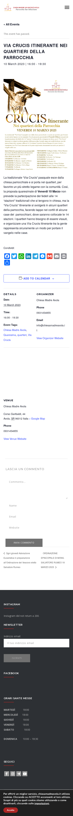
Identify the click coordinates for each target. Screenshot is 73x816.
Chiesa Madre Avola (15, 330)
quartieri (22, 335)
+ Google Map (37, 418)
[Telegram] (18, 773)
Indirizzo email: (12, 636)
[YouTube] (24, 773)
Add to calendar (36, 278)
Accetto (10, 810)
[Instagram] (12, 773)
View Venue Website (15, 438)
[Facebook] (6, 773)
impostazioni (41, 803)
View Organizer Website (49, 338)
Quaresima (10, 335)
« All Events (11, 24)
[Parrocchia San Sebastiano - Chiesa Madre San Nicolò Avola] (21, 7)
